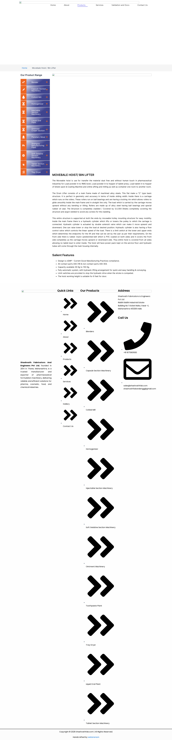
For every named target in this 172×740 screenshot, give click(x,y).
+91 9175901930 (130, 352)
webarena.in (93, 737)
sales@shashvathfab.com (135, 385)
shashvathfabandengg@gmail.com (140, 388)
